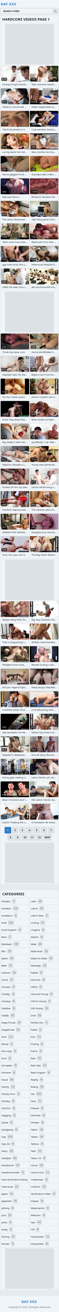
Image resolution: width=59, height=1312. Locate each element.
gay (6, 1136)
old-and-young (41, 994)
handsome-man (12, 1172)
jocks (6, 1222)
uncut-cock (40, 1172)
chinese (8, 986)
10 (25, 837)
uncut (37, 1165)
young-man (40, 1236)
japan (7, 1193)
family (7, 1086)
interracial (9, 1186)
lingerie (37, 929)
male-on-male (41, 958)
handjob (9, 1158)
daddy (7, 1015)
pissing (37, 1044)
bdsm (7, 958)
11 (32, 837)
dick (7, 1036)
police (36, 1051)
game (6, 1122)
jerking (7, 1208)
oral (36, 1015)
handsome (10, 1165)
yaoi (36, 1222)
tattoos (37, 1143)
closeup (8, 1001)
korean (7, 1243)
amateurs (9, 915)
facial (7, 1079)
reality (37, 1079)
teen (36, 1151)
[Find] (55, 11)
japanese (9, 1201)
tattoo (37, 1136)
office (36, 986)
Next (47, 837)
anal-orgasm (11, 929)
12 (39, 837)
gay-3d (7, 1143)
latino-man (39, 915)
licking (37, 922)
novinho (38, 979)
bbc (6, 951)
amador (8, 901)
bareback (10, 944)
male (36, 944)
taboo (37, 1129)
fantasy (7, 1101)
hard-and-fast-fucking (14, 1180)
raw (36, 1058)
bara (6, 937)
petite (36, 1029)
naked (36, 972)
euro (6, 1058)
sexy (36, 1101)
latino (37, 908)
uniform (38, 1186)
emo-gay (8, 1051)
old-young (39, 1008)
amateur (9, 908)
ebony (7, 1044)
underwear (39, 1179)
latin (36, 901)
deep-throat (11, 1022)
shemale (38, 1115)
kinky (6, 1229)
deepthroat (10, 1029)
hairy (7, 1151)
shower (37, 1122)
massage (38, 965)
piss (36, 1036)
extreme (8, 1072)
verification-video (43, 1193)
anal (7, 922)
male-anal (39, 951)
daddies (8, 1008)
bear (6, 965)
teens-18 (38, 1158)
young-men (39, 1243)
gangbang (9, 1129)
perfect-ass (39, 1022)
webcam (38, 1215)
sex (36, 1094)
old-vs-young (40, 1001)
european (9, 1065)
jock (6, 1215)
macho (37, 937)
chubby (7, 994)
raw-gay (38, 1065)
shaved (37, 1108)
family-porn (10, 1094)
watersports (40, 1208)
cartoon (8, 972)
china (7, 979)
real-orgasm (40, 1072)
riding (37, 1086)
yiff (35, 1229)
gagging (8, 1115)
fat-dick (8, 1108)
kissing (8, 1236)
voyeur (37, 1201)
